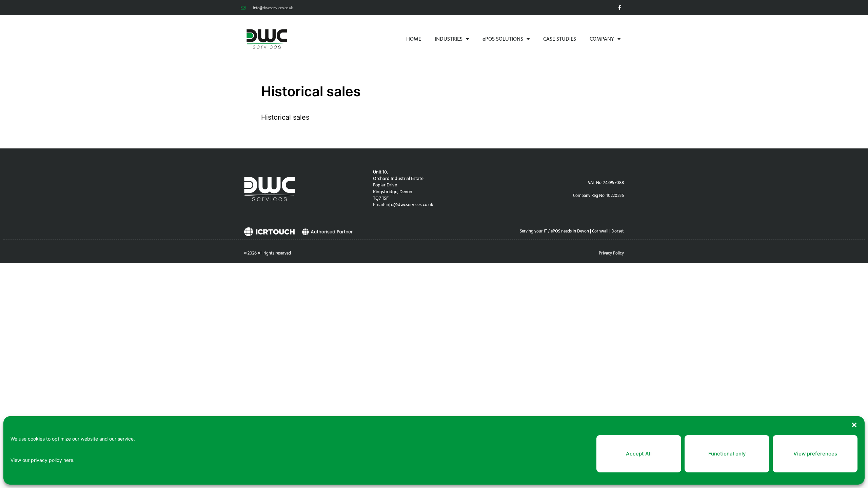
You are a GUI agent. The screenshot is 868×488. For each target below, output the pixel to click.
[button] (854, 425)
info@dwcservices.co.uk (409, 204)
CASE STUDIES (559, 39)
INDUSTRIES (448, 39)
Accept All (639, 453)
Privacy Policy (611, 253)
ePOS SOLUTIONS (502, 39)
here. (69, 460)
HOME (413, 39)
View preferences (815, 453)
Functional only (727, 453)
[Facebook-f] (619, 7)
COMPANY (602, 39)
